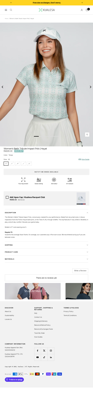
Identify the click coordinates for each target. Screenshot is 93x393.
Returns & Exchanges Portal (43, 329)
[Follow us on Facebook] (37, 350)
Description (10, 213)
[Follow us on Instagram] (51, 350)
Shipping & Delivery (40, 321)
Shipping (9, 245)
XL (29, 163)
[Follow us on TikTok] (44, 357)
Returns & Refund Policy (42, 325)
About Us (8, 311)
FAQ (35, 313)
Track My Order (39, 333)
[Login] (82, 10)
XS (6, 163)
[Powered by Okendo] (16, 271)
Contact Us (38, 317)
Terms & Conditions (70, 315)
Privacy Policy (68, 311)
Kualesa (20, 366)
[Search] (11, 10)
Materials (9, 259)
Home (6, 18)
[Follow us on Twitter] (44, 350)
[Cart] (87, 10)
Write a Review (80, 271)
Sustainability (9, 315)
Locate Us (8, 319)
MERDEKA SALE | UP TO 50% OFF (47, 3)
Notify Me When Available (46, 172)
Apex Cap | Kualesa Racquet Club (27, 197)
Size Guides (38, 337)
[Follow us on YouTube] (37, 357)
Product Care (11, 252)
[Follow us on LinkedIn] (51, 357)
